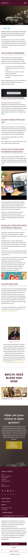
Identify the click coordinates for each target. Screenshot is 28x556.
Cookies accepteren (14, 544)
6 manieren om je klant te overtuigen (14, 394)
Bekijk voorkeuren (14, 551)
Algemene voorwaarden (6, 507)
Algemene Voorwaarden (14, 554)
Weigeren (14, 547)
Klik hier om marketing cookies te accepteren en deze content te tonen (14, 183)
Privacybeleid (4, 509)
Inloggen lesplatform (6, 501)
